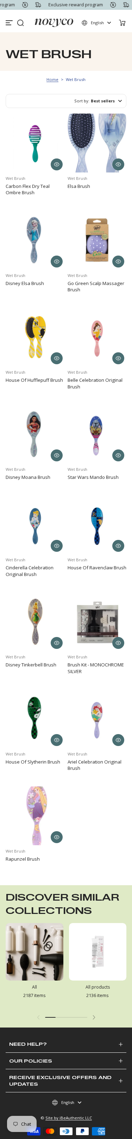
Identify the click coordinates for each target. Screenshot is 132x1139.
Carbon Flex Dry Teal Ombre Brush (28, 189)
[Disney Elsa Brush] (35, 240)
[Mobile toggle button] (10, 23)
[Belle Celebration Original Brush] (97, 337)
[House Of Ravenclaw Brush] (97, 524)
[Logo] (53, 23)
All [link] (34, 987)
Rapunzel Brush (23, 859)
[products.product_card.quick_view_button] (57, 164)
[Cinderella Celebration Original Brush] (35, 524)
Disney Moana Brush (28, 477)
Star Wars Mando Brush (93, 477)
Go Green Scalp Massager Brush (96, 286)
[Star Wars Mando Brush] (97, 434)
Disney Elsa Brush (25, 283)
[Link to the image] (34, 966)
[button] (20, 23)
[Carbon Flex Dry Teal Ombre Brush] (35, 143)
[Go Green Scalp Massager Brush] (97, 240)
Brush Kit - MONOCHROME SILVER (96, 668)
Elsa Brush (79, 186)
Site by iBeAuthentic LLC (68, 1117)
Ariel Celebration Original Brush (94, 765)
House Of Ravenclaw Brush (97, 567)
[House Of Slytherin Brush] (35, 718)
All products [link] (98, 987)
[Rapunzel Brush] (35, 815)
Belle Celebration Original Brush (95, 383)
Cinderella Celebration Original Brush (30, 570)
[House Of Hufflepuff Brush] (35, 337)
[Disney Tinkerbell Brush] (35, 621)
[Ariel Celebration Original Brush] (97, 718)
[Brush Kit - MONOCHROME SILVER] (97, 621)
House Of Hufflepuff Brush (34, 380)
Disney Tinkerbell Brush (31, 665)
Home (52, 79)
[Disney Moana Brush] (35, 434)
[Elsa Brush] (97, 143)
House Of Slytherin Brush (33, 762)
